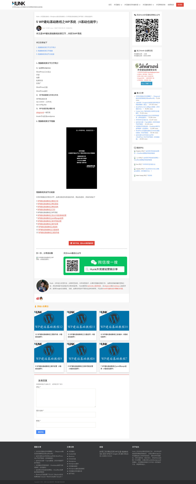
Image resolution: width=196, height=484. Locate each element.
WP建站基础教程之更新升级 (48, 232)
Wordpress (72, 461)
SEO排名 (109, 456)
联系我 (180, 5)
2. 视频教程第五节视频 (44, 51)
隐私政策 (62, 482)
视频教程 (125, 452)
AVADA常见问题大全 (142, 120)
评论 (38, 387)
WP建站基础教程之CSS (46, 209)
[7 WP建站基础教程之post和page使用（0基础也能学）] (114, 352)
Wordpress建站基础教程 (57, 16)
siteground (40, 112)
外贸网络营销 (160, 5)
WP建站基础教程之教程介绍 (48, 201)
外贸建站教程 (147, 5)
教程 (104, 454)
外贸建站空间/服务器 (131, 5)
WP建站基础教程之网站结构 (48, 207)
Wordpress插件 (74, 464)
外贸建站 (117, 5)
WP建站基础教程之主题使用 (48, 230)
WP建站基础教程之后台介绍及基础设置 (52, 215)
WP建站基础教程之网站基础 (48, 204)
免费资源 (171, 5)
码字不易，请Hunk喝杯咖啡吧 (83, 243)
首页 (110, 5)
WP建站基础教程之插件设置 (48, 224)
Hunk (37, 16)
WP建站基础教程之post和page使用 (50, 218)
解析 (122, 454)
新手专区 (72, 473)
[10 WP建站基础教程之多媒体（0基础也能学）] (114, 320)
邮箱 (38, 421)
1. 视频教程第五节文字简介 (46, 47)
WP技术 (109, 454)
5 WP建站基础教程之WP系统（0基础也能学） (67, 21)
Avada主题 (72, 454)
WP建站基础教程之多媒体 (47, 227)
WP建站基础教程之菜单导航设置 (49, 221)
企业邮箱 (104, 456)
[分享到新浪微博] (38, 299)
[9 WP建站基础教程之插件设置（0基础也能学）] (49, 352)
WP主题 (118, 452)
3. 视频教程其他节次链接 (45, 54)
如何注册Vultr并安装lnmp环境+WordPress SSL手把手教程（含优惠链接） (147, 137)
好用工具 (103, 452)
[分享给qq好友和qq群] (41, 299)
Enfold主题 (72, 459)
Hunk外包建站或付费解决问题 (112, 288)
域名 (101, 454)
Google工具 (116, 454)
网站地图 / (57, 482)
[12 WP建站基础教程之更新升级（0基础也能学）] (49, 320)
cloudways (116, 286)
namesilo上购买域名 (94, 286)
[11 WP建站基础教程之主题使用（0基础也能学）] (81, 320)
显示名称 (40, 410)
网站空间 (111, 452)
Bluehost (71, 456)
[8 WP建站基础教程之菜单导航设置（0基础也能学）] (81, 352)
